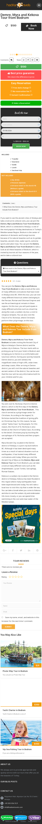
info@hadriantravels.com (14, 807)
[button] (11, 54)
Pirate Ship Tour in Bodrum (15, 671)
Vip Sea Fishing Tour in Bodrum (17, 749)
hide (13, 203)
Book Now (32, 27)
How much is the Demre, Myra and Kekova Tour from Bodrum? (19, 269)
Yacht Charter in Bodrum (14, 710)
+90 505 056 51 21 (11, 803)
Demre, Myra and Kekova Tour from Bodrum (20, 16)
